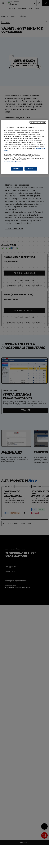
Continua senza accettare (38, 122)
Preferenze (17, 168)
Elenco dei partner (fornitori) (12, 161)
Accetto (30, 168)
